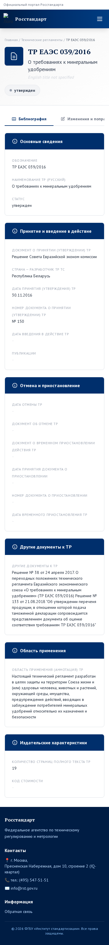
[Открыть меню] (100, 19)
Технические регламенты (41, 40)
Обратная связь (18, 911)
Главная (11, 40)
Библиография (33, 118)
